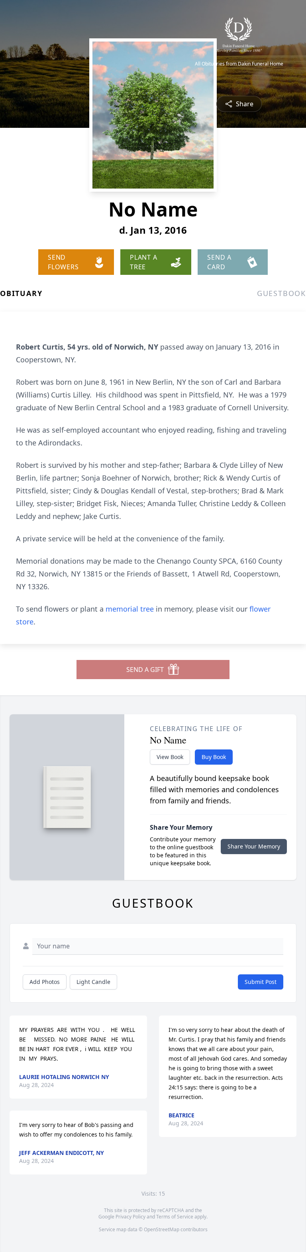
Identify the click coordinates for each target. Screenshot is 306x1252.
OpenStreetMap (161, 1229)
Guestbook (281, 293)
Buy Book (214, 757)
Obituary (21, 293)
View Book (170, 757)
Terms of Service (174, 1216)
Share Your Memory (254, 846)
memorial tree (130, 609)
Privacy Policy (130, 1216)
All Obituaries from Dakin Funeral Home (239, 64)
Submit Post (261, 982)
